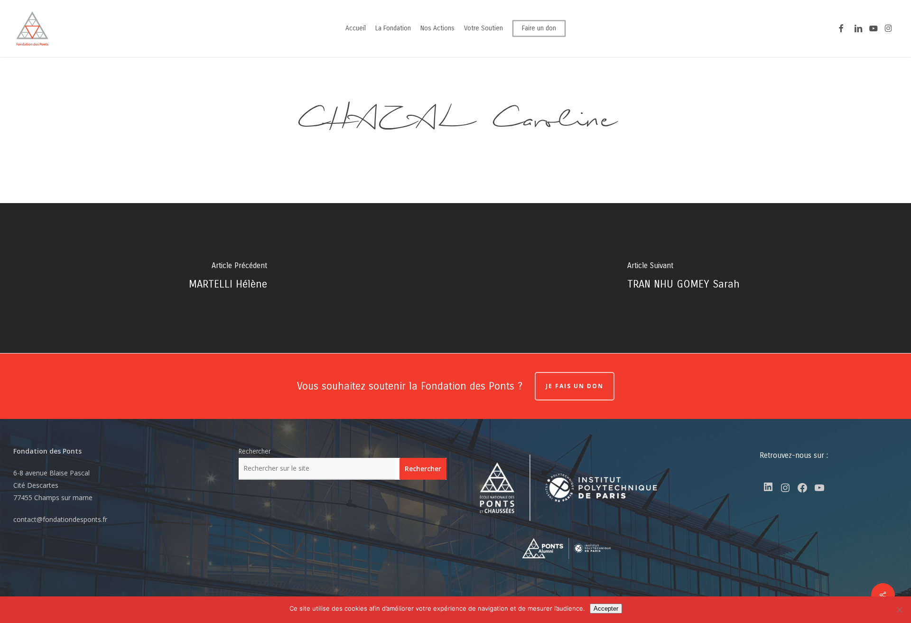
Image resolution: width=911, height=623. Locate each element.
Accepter (606, 608)
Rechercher (254, 451)
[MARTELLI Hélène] (228, 278)
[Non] (899, 609)
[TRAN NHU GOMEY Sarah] (683, 278)
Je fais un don (575, 386)
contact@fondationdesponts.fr (60, 519)
